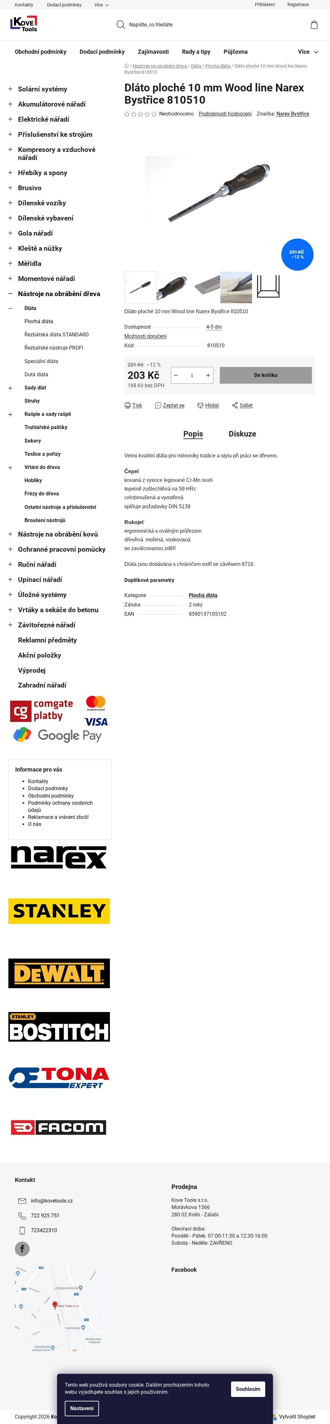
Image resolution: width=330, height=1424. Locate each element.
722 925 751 (45, 1216)
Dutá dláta (36, 374)
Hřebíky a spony (42, 173)
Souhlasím (248, 1389)
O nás (34, 824)
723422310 (44, 1230)
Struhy (32, 401)
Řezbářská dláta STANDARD (56, 335)
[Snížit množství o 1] (176, 375)
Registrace (298, 4)
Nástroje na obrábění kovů (58, 534)
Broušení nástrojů (44, 520)
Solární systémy (42, 89)
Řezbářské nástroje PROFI (53, 348)
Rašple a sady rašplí (47, 414)
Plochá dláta (38, 321)
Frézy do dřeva (41, 494)
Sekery (32, 441)
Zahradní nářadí (42, 685)
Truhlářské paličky (45, 427)
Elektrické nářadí (43, 119)
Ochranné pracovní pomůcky (62, 549)
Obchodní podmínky (51, 796)
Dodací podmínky (64, 4)
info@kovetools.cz (52, 1201)
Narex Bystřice (293, 114)
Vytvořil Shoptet (297, 1417)
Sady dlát (35, 388)
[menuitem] (40, 52)
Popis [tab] (193, 433)
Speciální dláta (41, 361)
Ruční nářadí (37, 564)
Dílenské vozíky (42, 203)
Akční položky (39, 655)
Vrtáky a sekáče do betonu (58, 610)
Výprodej (31, 670)
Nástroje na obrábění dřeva (59, 294)
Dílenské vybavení (45, 218)
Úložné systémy (42, 595)
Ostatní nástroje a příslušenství (60, 507)
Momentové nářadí (46, 279)
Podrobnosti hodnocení (225, 114)
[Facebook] (22, 1248)
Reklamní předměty (47, 640)
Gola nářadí (35, 233)
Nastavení (81, 1408)
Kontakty (24, 4)
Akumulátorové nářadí (52, 104)
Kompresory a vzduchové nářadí (56, 154)
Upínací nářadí (40, 580)
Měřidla (29, 263)
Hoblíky (33, 480)
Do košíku (265, 375)
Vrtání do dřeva (42, 467)
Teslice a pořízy (42, 454)
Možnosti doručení (145, 336)
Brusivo (30, 188)
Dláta (30, 308)
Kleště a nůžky (40, 248)
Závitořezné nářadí (46, 625)
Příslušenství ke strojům (55, 134)
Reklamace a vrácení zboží (58, 817)
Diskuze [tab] (242, 433)
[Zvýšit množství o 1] (208, 375)
